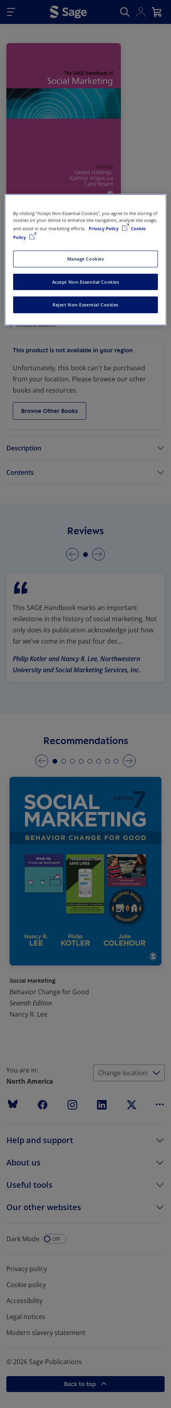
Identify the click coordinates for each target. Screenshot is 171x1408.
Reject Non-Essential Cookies (85, 305)
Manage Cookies (85, 259)
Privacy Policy (104, 229)
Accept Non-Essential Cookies (85, 282)
